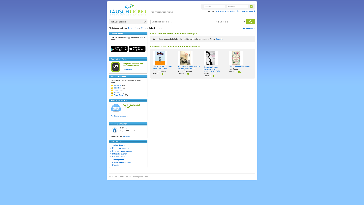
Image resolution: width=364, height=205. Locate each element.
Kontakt (115, 165)
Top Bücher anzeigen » (120, 116)
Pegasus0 (118, 85)
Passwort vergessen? (246, 11)
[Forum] (116, 71)
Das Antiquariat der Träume (239, 67)
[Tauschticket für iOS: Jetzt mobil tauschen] (137, 51)
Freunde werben (118, 157)
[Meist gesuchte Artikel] (116, 112)
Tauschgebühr (118, 159)
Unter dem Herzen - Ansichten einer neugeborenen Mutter (212, 69)
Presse (135, 177)
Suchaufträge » (248, 28)
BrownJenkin (119, 95)
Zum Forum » (128, 70)
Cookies (128, 177)
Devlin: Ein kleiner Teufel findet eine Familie (162, 68)
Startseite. (219, 39)
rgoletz (116, 90)
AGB (111, 177)
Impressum (143, 177)
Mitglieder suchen (119, 154)
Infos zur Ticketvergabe (122, 151)
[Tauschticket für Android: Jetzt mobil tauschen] (119, 51)
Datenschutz (119, 177)
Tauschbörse (133, 28)
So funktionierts (118, 145)
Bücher (143, 28)
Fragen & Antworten (120, 148)
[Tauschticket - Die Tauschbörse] (128, 10)
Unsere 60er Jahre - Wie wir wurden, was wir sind (189, 68)
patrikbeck (118, 88)
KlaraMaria (118, 93)
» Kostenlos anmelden (225, 11)
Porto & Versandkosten (121, 162)
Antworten (126, 136)
